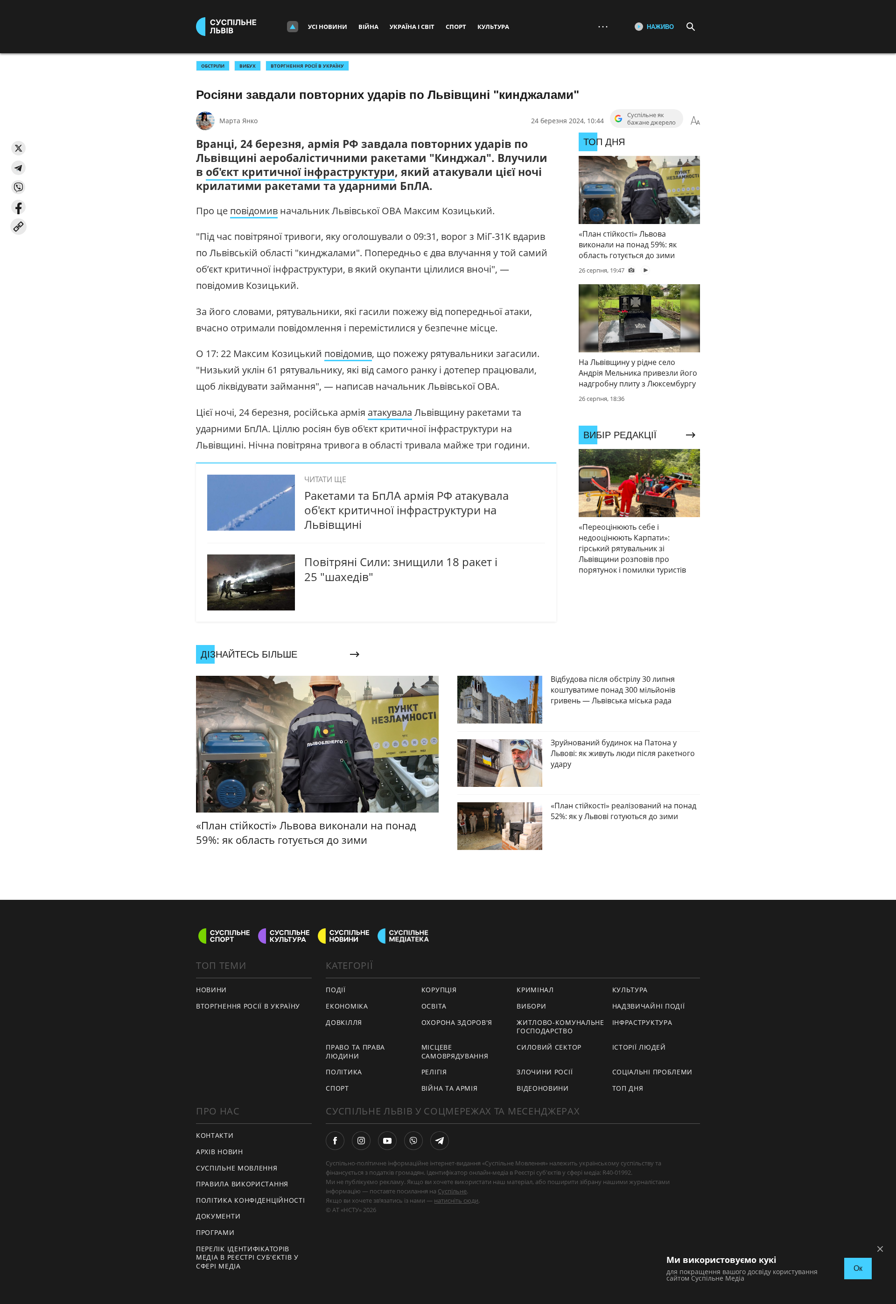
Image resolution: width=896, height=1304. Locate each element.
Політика (344, 1071)
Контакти (215, 1135)
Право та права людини (355, 1051)
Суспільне (452, 1191)
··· (603, 26)
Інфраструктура (642, 1022)
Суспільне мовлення (237, 1168)
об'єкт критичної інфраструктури (300, 171)
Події (336, 989)
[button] (18, 148)
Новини (211, 989)
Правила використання (242, 1183)
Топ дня (628, 1088)
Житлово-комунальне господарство (560, 1027)
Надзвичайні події (648, 1006)
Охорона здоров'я (456, 1022)
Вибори (531, 1006)
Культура (493, 26)
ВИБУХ (247, 66)
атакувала (390, 412)
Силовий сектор (549, 1047)
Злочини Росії (545, 1071)
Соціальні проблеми (652, 1071)
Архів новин (219, 1151)
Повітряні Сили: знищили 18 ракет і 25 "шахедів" (400, 569)
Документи (218, 1216)
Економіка (347, 1006)
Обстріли (212, 66)
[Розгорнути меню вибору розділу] (292, 26)
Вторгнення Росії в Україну (307, 66)
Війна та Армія (449, 1088)
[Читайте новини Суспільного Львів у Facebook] (335, 1140)
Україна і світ (412, 26)
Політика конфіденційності (250, 1200)
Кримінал (535, 989)
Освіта (434, 1006)
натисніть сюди (456, 1200)
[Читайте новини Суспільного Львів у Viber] (413, 1140)
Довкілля (344, 1022)
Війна (368, 26)
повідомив (254, 210)
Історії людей (639, 1047)
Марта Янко (238, 120)
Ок (858, 1268)
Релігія (434, 1071)
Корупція (439, 989)
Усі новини (327, 26)
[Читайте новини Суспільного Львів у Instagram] (361, 1140)
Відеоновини (543, 1088)
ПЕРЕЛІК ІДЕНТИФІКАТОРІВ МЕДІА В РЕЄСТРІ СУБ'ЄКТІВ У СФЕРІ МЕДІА (247, 1257)
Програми (215, 1232)
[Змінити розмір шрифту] (695, 121)
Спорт (456, 26)
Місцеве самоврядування (455, 1051)
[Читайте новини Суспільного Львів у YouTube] (387, 1140)
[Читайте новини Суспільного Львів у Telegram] (439, 1140)
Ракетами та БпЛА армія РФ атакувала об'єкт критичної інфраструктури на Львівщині (406, 510)
